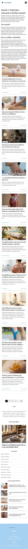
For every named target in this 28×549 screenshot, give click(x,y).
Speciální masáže (5, 456)
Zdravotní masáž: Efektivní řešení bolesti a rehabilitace (13, 113)
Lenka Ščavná (5, 355)
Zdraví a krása (4, 464)
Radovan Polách (5, 92)
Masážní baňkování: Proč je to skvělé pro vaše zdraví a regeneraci (14, 80)
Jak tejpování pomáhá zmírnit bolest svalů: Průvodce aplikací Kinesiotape (12, 343)
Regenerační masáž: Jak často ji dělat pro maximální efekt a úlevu (13, 210)
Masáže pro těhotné (6, 472)
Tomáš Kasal (4, 125)
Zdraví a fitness (5, 459)
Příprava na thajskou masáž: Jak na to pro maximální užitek (13, 446)
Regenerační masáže (6, 477)
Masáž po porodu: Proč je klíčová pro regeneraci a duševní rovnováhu (13, 146)
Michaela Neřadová (6, 388)
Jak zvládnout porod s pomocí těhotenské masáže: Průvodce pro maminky (13, 309)
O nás (14, 534)
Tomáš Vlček (4, 158)
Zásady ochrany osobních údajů (14, 538)
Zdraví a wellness (5, 454)
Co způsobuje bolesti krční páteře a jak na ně (14, 179)
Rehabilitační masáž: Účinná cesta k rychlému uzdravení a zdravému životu (14, 276)
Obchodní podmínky (14, 536)
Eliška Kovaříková (5, 222)
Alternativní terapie (5, 467)
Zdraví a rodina (4, 461)
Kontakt (14, 542)
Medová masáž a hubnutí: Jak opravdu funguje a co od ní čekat (13, 376)
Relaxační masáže (5, 469)
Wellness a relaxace (6, 474)
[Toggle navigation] (26, 2)
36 (21, 401)
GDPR (14, 540)
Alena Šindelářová (5, 255)
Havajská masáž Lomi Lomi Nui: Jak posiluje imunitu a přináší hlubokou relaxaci (14, 243)
